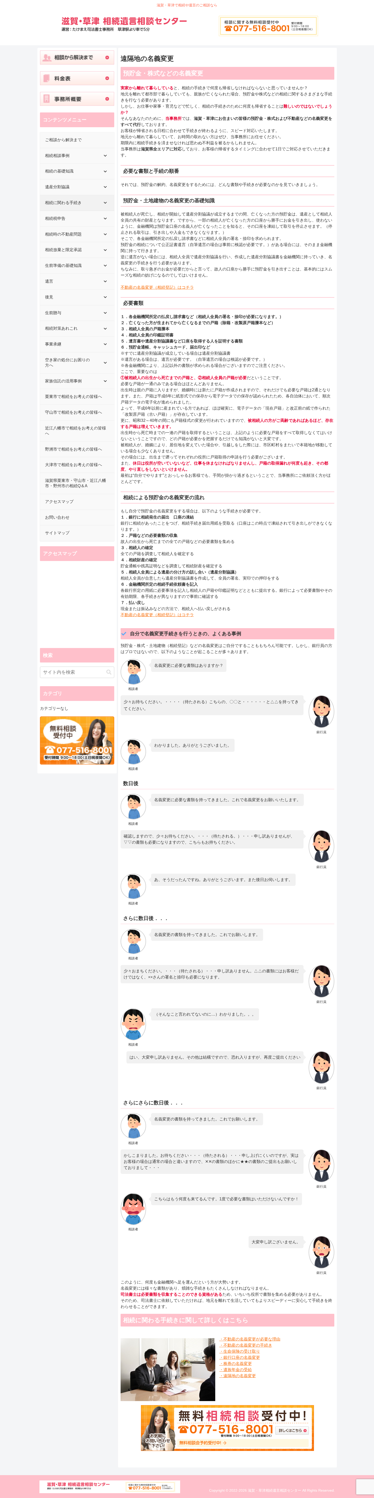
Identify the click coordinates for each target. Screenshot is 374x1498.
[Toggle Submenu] (105, 156)
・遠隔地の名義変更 (237, 1376)
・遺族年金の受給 (235, 1369)
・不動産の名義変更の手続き (245, 1345)
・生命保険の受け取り (239, 1351)
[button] (108, 672)
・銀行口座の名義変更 (239, 1357)
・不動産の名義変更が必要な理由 (249, 1339)
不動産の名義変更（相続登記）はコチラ (157, 287)
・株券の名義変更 (235, 1363)
